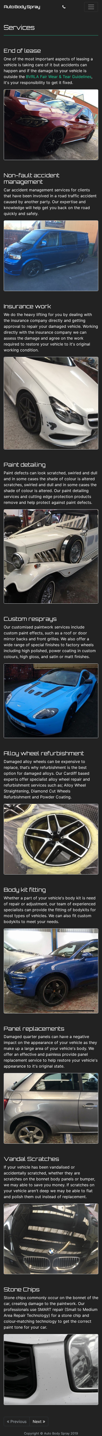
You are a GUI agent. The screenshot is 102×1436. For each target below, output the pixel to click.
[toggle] (91, 7)
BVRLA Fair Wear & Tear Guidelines (58, 76)
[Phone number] (64, 7)
